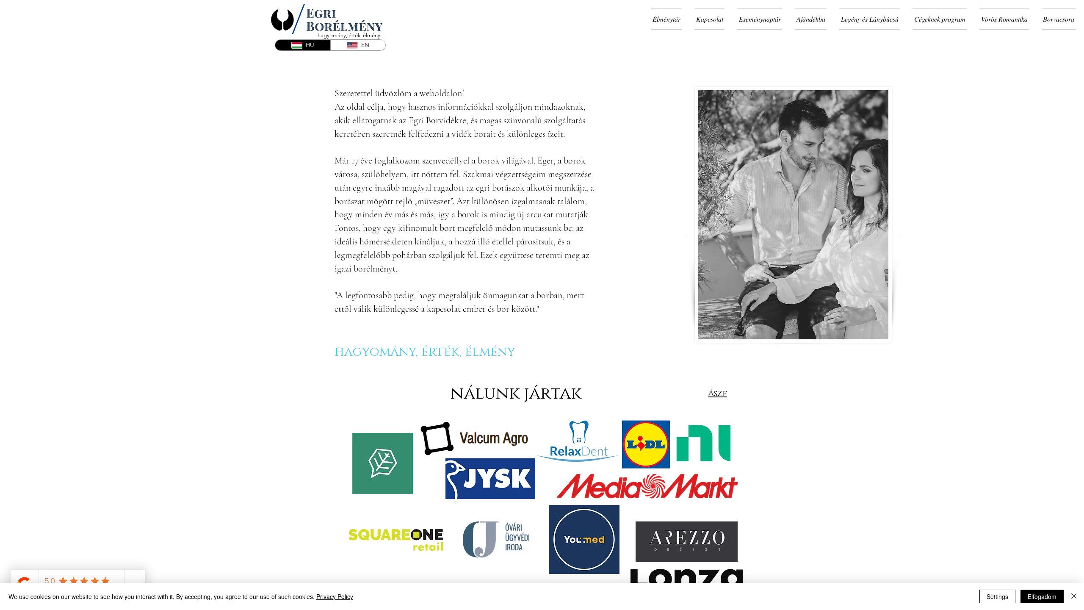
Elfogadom (1042, 596)
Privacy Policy (334, 596)
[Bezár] (1074, 596)
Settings (997, 596)
